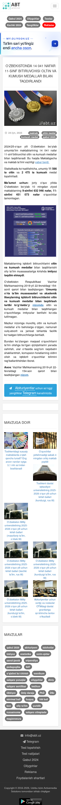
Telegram (32, 741)
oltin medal (49, 133)
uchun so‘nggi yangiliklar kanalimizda (31, 390)
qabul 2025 (49, 137)
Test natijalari (30, 753)
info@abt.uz (32, 735)
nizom (24, 375)
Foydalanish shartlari (30, 778)
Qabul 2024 (30, 759)
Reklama (31, 771)
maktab (33, 133)
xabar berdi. (42, 162)
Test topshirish (30, 747)
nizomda (38, 305)
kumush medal (29, 137)
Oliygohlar (30, 765)
